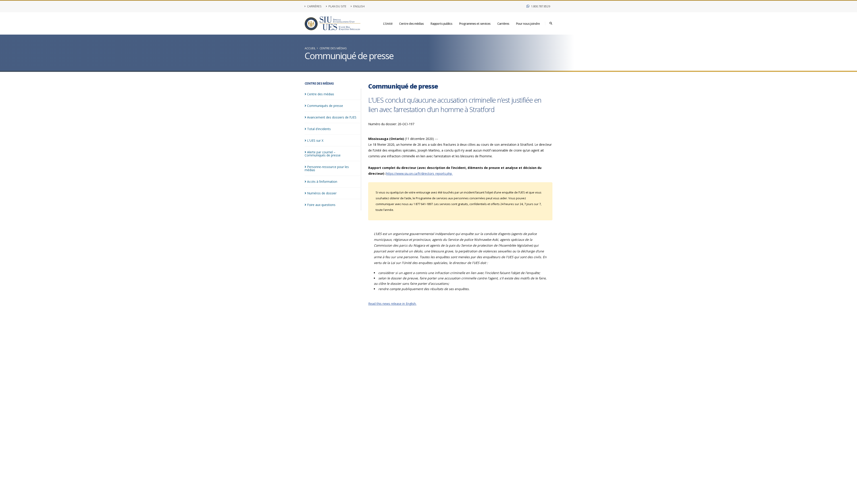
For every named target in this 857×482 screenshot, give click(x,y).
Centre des (320, 94)
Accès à (322, 181)
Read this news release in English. (392, 303)
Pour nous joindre (528, 23)
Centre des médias (411, 23)
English (359, 6)
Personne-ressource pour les (327, 168)
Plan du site (337, 6)
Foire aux (321, 205)
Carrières (314, 6)
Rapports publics (441, 23)
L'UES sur (315, 140)
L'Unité (387, 23)
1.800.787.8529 (540, 6)
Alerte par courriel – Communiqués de (323, 153)
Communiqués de (325, 106)
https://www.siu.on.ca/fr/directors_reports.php (419, 173)
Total (319, 129)
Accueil (310, 48)
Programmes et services (474, 23)
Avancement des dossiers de (331, 117)
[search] (550, 23)
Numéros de (322, 193)
